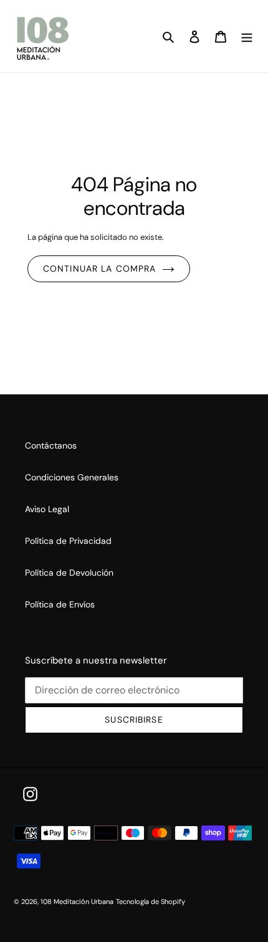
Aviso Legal (47, 509)
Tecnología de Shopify (150, 901)
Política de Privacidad (68, 540)
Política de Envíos (60, 604)
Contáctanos (51, 445)
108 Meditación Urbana (77, 901)
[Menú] (247, 36)
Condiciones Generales (71, 477)
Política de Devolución (69, 572)
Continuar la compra (99, 268)
